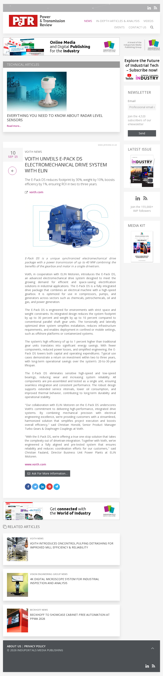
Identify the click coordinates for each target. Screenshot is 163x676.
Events (119, 27)
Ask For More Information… (49, 473)
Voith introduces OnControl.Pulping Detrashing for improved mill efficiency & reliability (71, 545)
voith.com (36, 192)
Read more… (14, 126)
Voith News (33, 152)
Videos (148, 21)
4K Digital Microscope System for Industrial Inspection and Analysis (64, 581)
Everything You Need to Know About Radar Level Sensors (55, 117)
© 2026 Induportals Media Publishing (35, 650)
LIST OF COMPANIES (20, 654)
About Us (14, 646)
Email (132, 101)
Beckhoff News (39, 609)
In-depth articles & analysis (118, 21)
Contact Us (137, 27)
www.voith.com (35, 464)
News (88, 21)
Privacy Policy (35, 646)
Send (142, 133)
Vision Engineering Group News (48, 574)
